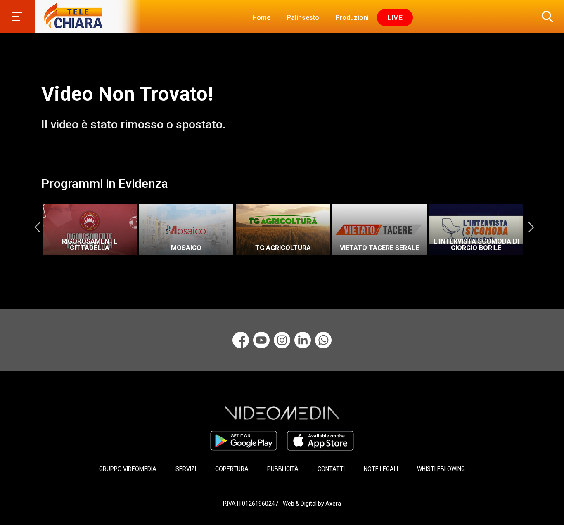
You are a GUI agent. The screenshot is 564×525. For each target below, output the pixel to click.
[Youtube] (261, 340)
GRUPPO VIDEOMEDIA (127, 469)
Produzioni (352, 17)
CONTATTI (331, 469)
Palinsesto (303, 17)
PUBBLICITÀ (283, 469)
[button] (545, 16)
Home (261, 17)
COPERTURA (232, 469)
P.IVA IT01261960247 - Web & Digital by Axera (282, 503)
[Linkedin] (302, 340)
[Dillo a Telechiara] (323, 340)
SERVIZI (185, 469)
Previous (37, 227)
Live (395, 17)
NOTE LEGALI (381, 469)
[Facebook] (240, 340)
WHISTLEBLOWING (441, 469)
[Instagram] (282, 340)
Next (531, 227)
